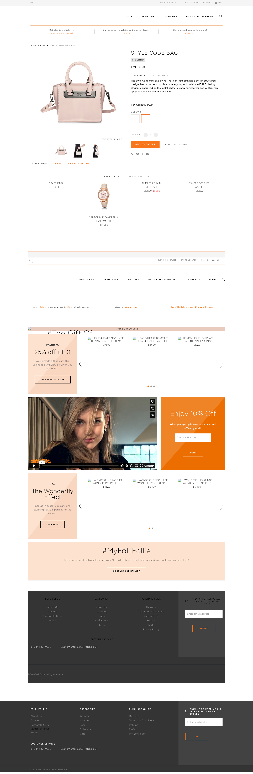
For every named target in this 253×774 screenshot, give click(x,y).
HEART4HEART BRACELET (151, 341)
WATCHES (171, 17)
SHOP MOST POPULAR (52, 380)
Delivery (151, 607)
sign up (126, 33)
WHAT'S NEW (87, 280)
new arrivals (131, 307)
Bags (102, 616)
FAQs (151, 625)
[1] (148, 386)
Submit (193, 453)
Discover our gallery (126, 571)
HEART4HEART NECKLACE (106, 341)
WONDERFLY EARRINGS (197, 483)
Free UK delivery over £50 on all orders (192, 307)
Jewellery (101, 607)
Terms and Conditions (151, 611)
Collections (101, 620)
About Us (52, 607)
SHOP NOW (52, 524)
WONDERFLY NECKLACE (151, 483)
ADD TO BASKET (145, 144)
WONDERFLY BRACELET (107, 483)
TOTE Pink (55, 164)
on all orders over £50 (62, 33)
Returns (151, 620)
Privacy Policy (151, 629)
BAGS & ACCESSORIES (199, 17)
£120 (67, 307)
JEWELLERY (149, 17)
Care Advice (151, 616)
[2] (151, 386)
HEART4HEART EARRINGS (197, 341)
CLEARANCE (192, 280)
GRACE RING (56, 183)
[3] (154, 386)
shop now (190, 33)
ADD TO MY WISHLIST (177, 144)
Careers (52, 611)
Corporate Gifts (52, 616)
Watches (102, 611)
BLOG (212, 280)
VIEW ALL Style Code (78, 164)
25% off (43, 307)
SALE (129, 17)
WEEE (52, 620)
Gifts (102, 625)
